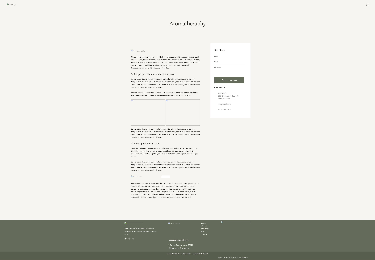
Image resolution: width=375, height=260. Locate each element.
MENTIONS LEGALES (174, 254)
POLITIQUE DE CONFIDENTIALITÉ (192, 254)
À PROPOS (204, 226)
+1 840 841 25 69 (224, 109)
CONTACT (204, 234)
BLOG (203, 231)
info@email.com (224, 104)
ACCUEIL (203, 223)
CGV (206, 254)
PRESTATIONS (205, 229)
